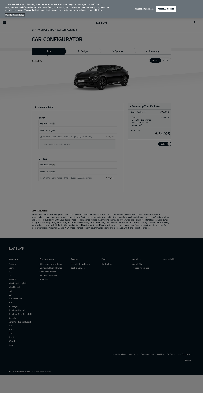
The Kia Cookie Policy (14, 15)
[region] (101, 9)
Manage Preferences (144, 8)
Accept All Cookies (166, 8)
